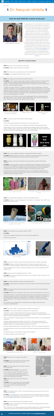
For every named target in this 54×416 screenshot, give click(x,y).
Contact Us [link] (34, 1)
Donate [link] (16, 1)
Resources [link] (48, 1)
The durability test (14, 394)
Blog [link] (24, 1)
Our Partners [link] (41, 1)
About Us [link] (29, 1)
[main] (27, 5)
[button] (52, 1)
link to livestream (43, 48)
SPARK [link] (20, 1)
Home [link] (12, 1)
